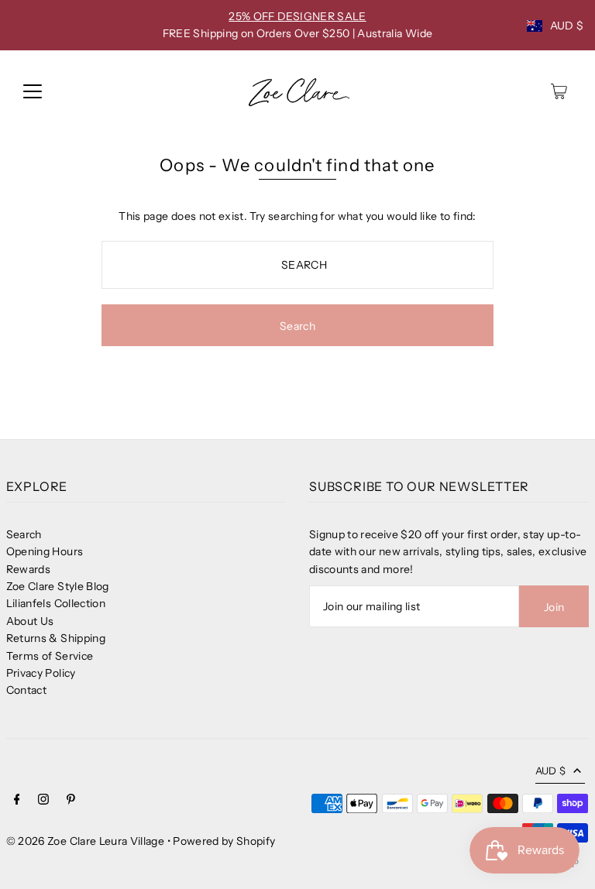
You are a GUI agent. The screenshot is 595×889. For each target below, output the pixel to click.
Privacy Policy (41, 673)
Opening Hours (45, 551)
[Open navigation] (32, 91)
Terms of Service (50, 656)
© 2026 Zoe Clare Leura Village (85, 841)
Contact (26, 690)
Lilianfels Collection (55, 603)
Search (24, 534)
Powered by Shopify (224, 841)
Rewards (28, 569)
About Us (30, 621)
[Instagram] (43, 800)
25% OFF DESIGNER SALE (297, 16)
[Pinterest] (71, 800)
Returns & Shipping (55, 638)
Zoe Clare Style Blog (57, 586)
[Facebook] (17, 800)
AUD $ (567, 26)
